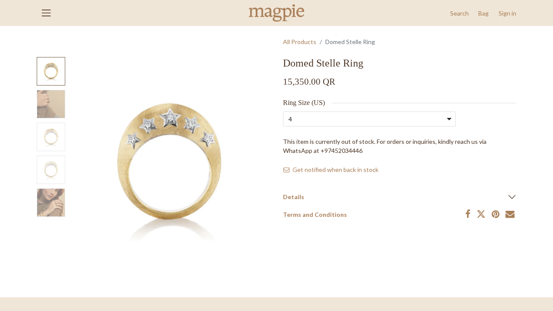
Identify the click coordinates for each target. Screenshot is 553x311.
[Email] (510, 214)
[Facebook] (467, 214)
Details (293, 196)
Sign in (507, 13)
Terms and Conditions (315, 214)
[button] (459, 13)
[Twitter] (481, 214)
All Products (299, 41)
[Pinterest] (495, 214)
